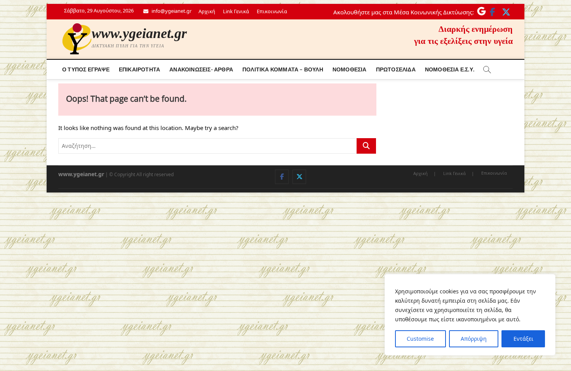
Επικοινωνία (272, 11)
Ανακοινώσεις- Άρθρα (201, 69)
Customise (420, 338)
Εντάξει (523, 338)
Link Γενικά (236, 11)
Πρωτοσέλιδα (396, 69)
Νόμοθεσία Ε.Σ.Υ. (449, 69)
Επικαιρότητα (139, 69)
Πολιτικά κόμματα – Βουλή (282, 69)
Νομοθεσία (350, 69)
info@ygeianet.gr (170, 10)
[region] (470, 314)
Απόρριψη (474, 338)
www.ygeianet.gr (139, 33)
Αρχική (206, 11)
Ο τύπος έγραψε (86, 69)
